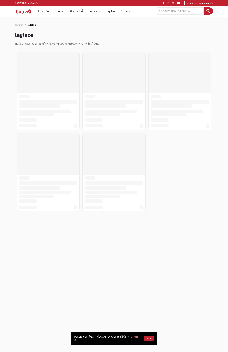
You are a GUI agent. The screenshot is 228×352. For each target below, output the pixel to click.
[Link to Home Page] (24, 11)
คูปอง (111, 11)
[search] (208, 11)
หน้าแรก (19, 25)
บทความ (59, 11)
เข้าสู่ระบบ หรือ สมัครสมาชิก (200, 3)
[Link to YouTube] (178, 3)
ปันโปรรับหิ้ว (77, 11)
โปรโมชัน (43, 11)
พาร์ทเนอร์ (96, 11)
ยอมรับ (149, 338)
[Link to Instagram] (168, 3)
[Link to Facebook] (163, 3)
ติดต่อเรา (125, 11)
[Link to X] (173, 3)
